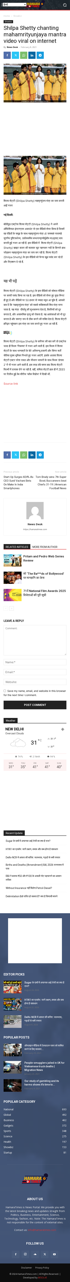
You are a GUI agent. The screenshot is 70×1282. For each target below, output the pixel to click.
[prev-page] (6, 608)
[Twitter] (15, 55)
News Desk (12, 47)
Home (7, 15)
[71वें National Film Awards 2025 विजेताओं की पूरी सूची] (13, 595)
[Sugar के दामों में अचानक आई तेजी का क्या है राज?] (13, 987)
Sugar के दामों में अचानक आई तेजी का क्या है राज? (28, 840)
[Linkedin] (32, 55)
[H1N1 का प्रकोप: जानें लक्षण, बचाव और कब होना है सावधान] (13, 1004)
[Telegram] (40, 55)
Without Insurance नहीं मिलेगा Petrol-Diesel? (29, 888)
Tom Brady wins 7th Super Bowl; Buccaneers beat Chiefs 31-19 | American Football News (51, 482)
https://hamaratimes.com (35, 529)
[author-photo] (35, 519)
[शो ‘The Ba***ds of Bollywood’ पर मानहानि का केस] (13, 578)
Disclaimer (26, 1267)
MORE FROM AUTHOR (44, 547)
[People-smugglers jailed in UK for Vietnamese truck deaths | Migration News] (13, 1067)
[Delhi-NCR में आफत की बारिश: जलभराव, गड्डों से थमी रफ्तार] (13, 1021)
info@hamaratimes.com (42, 1230)
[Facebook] (7, 55)
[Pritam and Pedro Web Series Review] (13, 560)
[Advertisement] (35, 129)
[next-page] (11, 608)
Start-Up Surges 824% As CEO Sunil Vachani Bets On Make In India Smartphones (18, 482)
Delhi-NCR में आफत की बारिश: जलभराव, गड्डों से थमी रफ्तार (33, 857)
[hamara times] (35, 5)
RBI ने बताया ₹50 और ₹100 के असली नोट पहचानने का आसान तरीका (33, 878)
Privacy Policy (42, 1267)
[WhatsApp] (23, 55)
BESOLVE (42, 1277)
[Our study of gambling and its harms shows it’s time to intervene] (13, 1085)
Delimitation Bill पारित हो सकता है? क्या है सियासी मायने (31, 896)
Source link (11, 383)
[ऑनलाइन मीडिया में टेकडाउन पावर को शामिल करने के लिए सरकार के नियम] (13, 1050)
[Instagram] (25, 1254)
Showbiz (17, 15)
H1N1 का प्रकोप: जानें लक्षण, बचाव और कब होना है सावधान (32, 849)
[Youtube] (54, 1254)
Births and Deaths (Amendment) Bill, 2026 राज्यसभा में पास (35, 866)
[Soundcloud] (35, 1254)
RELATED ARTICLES (17, 547)
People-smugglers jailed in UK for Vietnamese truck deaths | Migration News (44, 1066)
